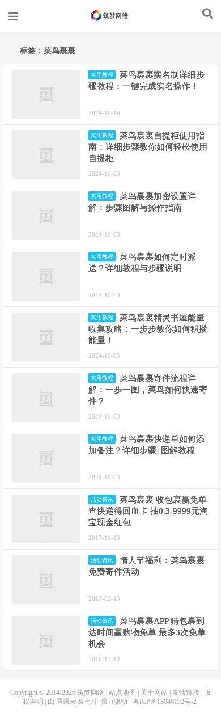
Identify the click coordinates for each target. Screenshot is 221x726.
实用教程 (102, 74)
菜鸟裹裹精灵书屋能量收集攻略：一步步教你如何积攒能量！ (147, 329)
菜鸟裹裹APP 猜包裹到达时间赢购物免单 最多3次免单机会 (147, 632)
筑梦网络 (111, 15)
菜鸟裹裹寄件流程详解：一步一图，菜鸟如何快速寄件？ (147, 390)
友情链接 (185, 693)
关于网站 (154, 693)
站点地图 (122, 693)
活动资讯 (102, 499)
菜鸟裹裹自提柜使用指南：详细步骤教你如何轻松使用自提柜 (147, 147)
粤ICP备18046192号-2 (165, 702)
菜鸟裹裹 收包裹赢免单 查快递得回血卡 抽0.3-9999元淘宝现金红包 (148, 511)
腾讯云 (66, 702)
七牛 (92, 702)
